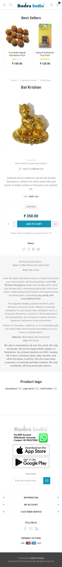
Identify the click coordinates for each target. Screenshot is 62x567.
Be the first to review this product (31, 163)
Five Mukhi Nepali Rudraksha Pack (17, 54)
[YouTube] (31, 528)
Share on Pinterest (33, 249)
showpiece (11, 388)
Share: (31, 243)
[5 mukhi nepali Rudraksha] (17, 36)
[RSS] (36, 528)
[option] (17, 45)
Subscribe (46, 480)
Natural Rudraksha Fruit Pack (45, 54)
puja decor (28, 388)
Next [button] (58, 45)
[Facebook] (25, 528)
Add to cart (34, 224)
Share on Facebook (28, 249)
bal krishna (46, 388)
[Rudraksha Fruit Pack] (45, 36)
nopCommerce (37, 558)
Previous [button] (4, 45)
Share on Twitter (24, 249)
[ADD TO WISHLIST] (55, 224)
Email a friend (38, 249)
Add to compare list (33, 169)
